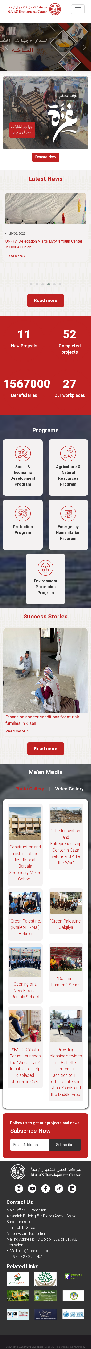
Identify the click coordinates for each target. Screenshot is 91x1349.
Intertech (45, 1345)
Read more (45, 300)
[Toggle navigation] (78, 9)
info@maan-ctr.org (34, 1251)
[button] (31, 284)
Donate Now (45, 157)
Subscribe (64, 1144)
